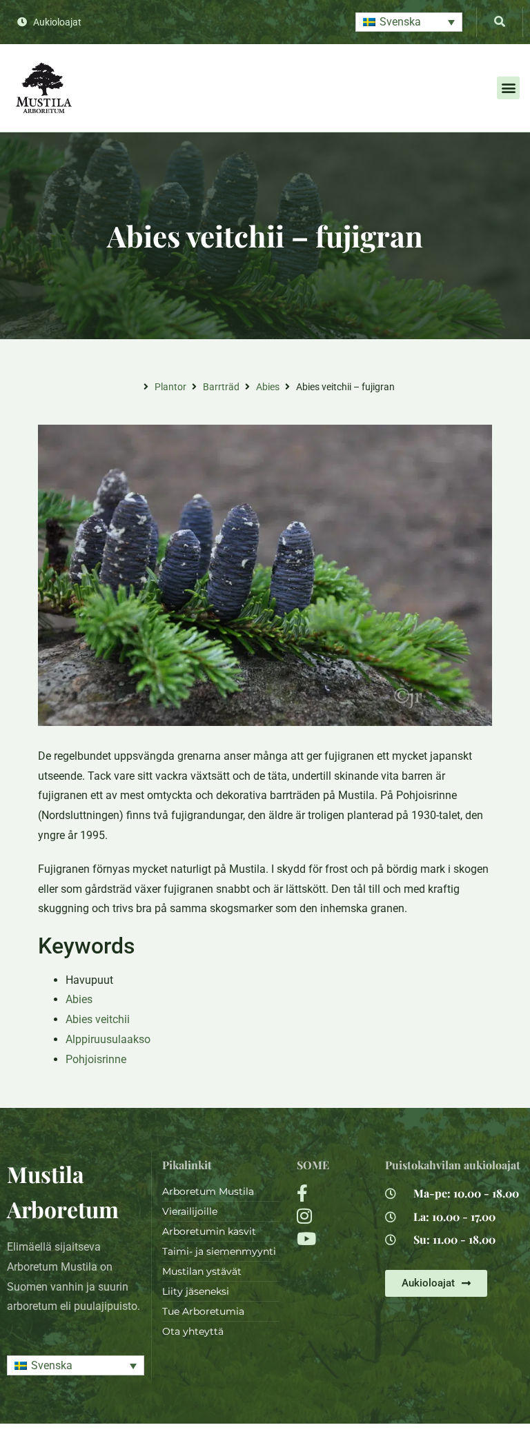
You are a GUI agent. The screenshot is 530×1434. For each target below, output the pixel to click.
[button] (408, 22)
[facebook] (332, 1193)
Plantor (170, 386)
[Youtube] (332, 1238)
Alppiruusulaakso (108, 1039)
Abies (267, 386)
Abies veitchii (98, 1019)
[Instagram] (332, 1215)
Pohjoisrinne (96, 1059)
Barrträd (221, 386)
